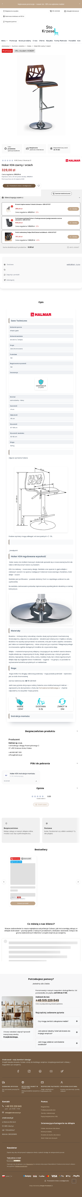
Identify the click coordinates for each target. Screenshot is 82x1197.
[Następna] (80, 4)
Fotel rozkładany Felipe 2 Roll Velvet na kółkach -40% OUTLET (35, 232)
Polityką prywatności (21, 1166)
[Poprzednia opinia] (4, 949)
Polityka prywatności (48, 1110)
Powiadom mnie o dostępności (20, 186)
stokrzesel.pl (6, 46)
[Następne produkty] (78, 882)
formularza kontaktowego (48, 688)
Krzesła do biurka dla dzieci (50, 1135)
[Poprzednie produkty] (4, 882)
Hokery (29, 46)
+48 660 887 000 (15, 752)
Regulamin (29, 1164)
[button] (38, 185)
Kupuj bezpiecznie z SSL (49, 1116)
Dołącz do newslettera (17, 1160)
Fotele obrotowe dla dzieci (50, 1128)
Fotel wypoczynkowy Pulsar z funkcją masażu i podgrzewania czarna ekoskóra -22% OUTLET (38, 219)
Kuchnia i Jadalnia (18, 46)
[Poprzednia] (2, 4)
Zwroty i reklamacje (48, 1113)
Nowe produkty (46, 1132)
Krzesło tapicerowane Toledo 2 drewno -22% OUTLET (33, 204)
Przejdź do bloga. (10, 1037)
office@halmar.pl (15, 755)
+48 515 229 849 (47, 1000)
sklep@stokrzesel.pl (73, 11)
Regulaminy (45, 1107)
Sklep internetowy (40, 1186)
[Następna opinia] (78, 949)
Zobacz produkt (22, 903)
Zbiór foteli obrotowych (49, 1138)
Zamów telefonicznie (62, 193)
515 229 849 (56, 11)
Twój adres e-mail (14, 1158)
